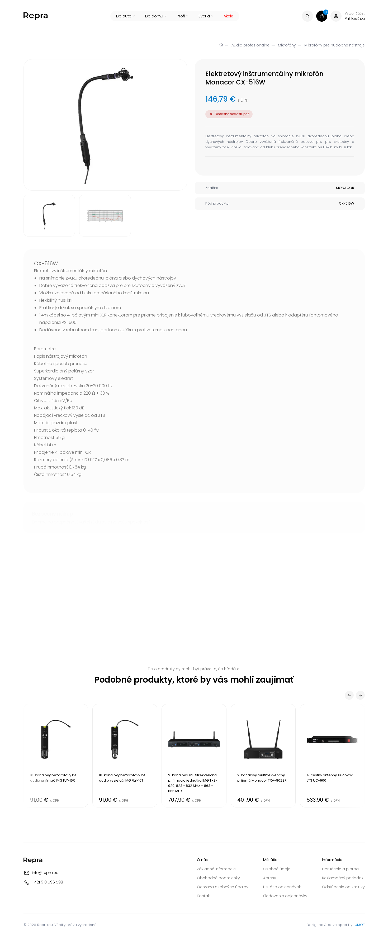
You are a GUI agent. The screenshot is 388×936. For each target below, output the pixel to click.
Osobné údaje (276, 869)
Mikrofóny (287, 45)
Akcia (228, 16)
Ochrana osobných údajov (222, 887)
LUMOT (359, 924)
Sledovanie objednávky (285, 896)
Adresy (269, 878)
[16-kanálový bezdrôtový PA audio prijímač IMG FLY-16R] (56, 755)
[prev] (349, 695)
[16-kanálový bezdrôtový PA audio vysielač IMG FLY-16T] (125, 755)
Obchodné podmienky (218, 878)
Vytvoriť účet (355, 13)
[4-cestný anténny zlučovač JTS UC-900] (332, 755)
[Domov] (221, 45)
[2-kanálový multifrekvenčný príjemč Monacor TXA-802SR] (263, 755)
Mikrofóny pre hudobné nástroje (334, 45)
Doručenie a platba (340, 869)
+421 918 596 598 (47, 882)
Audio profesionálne (250, 45)
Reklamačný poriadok (342, 878)
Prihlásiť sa (355, 18)
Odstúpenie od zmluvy (343, 887)
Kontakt (204, 896)
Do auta (123, 16)
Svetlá (204, 16)
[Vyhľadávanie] (307, 16)
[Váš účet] (336, 16)
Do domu (154, 16)
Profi (181, 16)
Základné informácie (216, 869)
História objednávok (282, 887)
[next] (360, 695)
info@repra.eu (45, 872)
